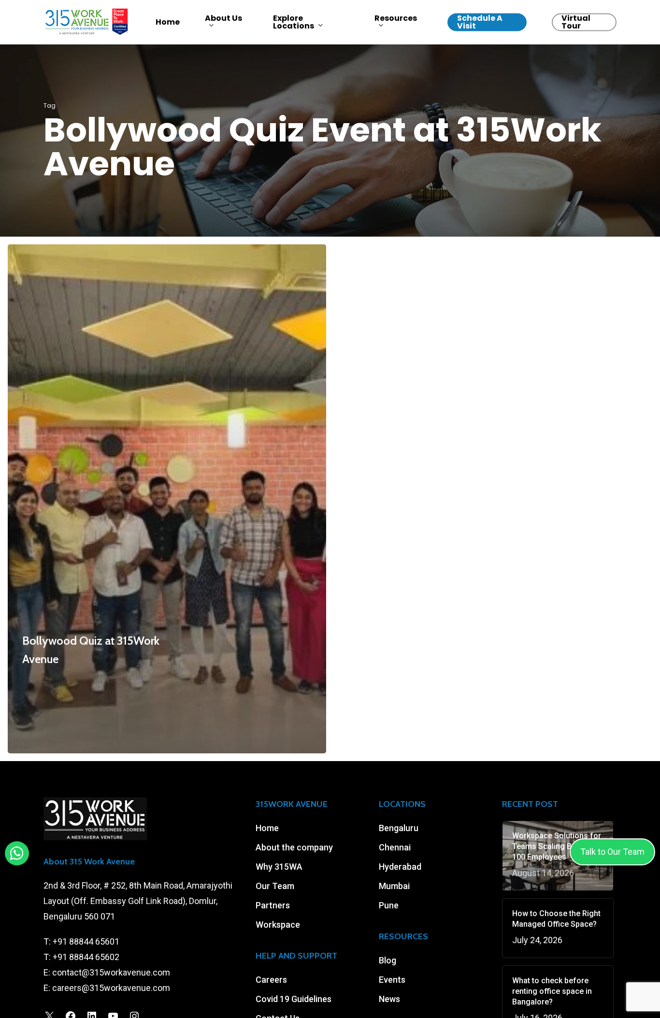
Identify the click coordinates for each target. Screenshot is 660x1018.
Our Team (275, 886)
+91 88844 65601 (86, 941)
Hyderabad (400, 867)
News (389, 999)
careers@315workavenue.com (111, 988)
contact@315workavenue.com (111, 972)
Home (267, 828)
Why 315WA (279, 867)
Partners (273, 905)
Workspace (278, 924)
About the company (294, 847)
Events (392, 980)
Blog (387, 960)
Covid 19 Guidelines (293, 999)
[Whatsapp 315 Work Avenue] (17, 853)
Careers (271, 980)
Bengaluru (398, 828)
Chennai (395, 847)
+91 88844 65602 (86, 957)
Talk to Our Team (612, 852)
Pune (389, 905)
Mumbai (394, 886)
